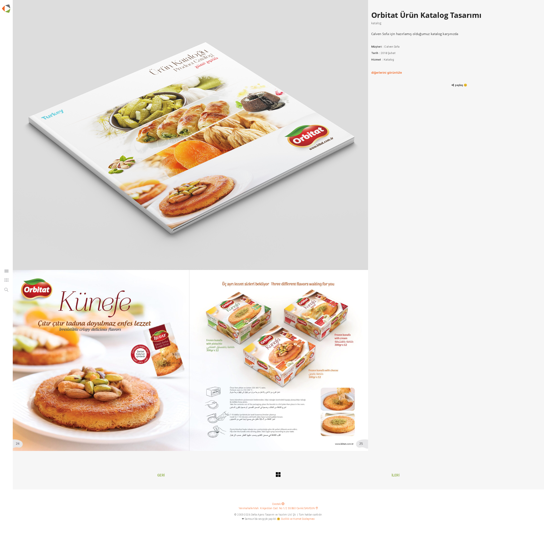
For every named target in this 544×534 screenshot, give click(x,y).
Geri (161, 475)
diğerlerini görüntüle (386, 73)
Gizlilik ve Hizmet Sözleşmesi (298, 518)
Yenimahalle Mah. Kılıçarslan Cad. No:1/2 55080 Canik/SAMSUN (277, 508)
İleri (396, 475)
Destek (277, 504)
